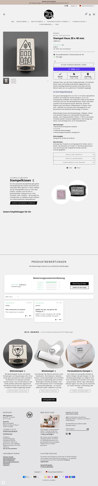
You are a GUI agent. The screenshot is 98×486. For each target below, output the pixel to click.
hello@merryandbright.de (10, 431)
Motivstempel (37, 21)
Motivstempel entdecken (18, 391)
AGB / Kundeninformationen (11, 461)
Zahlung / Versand (8, 456)
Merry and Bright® (61, 35)
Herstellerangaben (74, 158)
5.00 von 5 (22, 284)
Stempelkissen (79, 21)
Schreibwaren (45, 24)
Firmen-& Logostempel (47, 466)
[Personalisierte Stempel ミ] (80, 354)
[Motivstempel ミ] (18, 354)
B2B (57, 24)
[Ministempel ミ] (49, 354)
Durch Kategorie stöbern (23, 203)
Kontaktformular (7, 433)
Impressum (6, 465)
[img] (10, 303)
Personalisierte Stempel (58, 21)
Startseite (56, 33)
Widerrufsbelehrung (8, 460)
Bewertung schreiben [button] (79, 283)
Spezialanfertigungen (46, 465)
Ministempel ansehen (49, 391)
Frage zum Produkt (74, 154)
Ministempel (22, 21)
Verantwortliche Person (74, 162)
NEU (13, 21)
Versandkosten (67, 49)
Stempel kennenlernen (80, 391)
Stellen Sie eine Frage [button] (79, 287)
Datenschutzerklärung (9, 458)
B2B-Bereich (6, 463)
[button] (57, 45)
